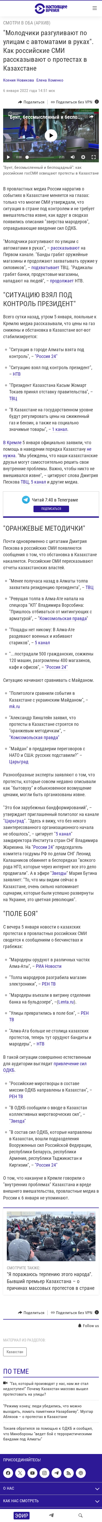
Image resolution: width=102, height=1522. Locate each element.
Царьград (19, 761)
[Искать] (80, 1515)
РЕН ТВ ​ (16, 1096)
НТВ (17, 374)
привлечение (66, 1063)
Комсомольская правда (63, 618)
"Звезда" (17, 1121)
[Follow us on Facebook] (8, 1473)
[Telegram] (51, 1515)
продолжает (62, 280)
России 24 (43, 847)
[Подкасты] (81, 1473)
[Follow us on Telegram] (56, 1473)
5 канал (39, 482)
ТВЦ (13, 398)
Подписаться (51, 509)
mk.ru (14, 706)
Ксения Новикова (18, 80)
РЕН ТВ (49, 984)
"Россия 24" (46, 356)
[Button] (31, 102)
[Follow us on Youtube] (32, 1473)
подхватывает (45, 267)
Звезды (59, 873)
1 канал (59, 429)
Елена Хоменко (49, 80)
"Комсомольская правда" (34, 737)
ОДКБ (8, 1070)
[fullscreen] (93, 157)
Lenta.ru (66, 1002)
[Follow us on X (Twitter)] (20, 1473)
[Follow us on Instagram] (44, 1473)
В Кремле (12, 442)
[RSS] (68, 1473)
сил (83, 1063)
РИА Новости (48, 966)
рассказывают (66, 248)
